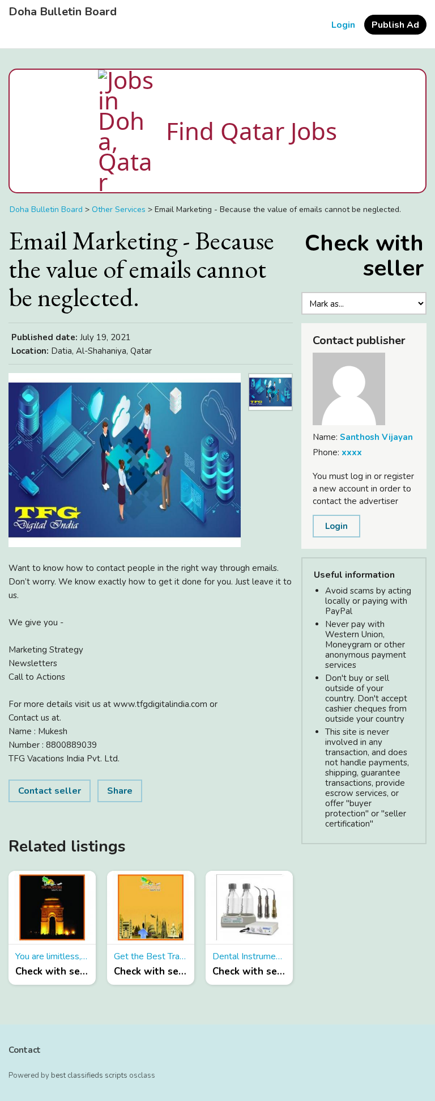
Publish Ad (395, 25)
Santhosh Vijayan (376, 437)
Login (343, 25)
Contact (24, 1050)
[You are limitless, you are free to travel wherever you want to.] (52, 907)
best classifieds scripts (89, 1075)
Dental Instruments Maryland (249, 956)
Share (120, 791)
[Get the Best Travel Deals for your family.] (150, 907)
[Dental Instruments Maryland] (249, 907)
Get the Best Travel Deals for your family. (150, 956)
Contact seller (49, 791)
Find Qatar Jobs (251, 131)
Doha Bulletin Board (62, 12)
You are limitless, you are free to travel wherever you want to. (52, 956)
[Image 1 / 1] (124, 460)
